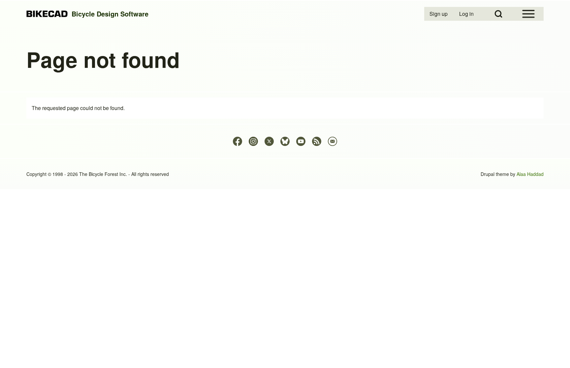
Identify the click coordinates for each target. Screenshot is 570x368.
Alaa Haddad (530, 174)
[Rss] (316, 141)
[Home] (47, 14)
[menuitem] (439, 14)
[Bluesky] (285, 141)
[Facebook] (237, 141)
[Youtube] (300, 141)
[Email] (332, 141)
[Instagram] (253, 141)
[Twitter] (269, 141)
